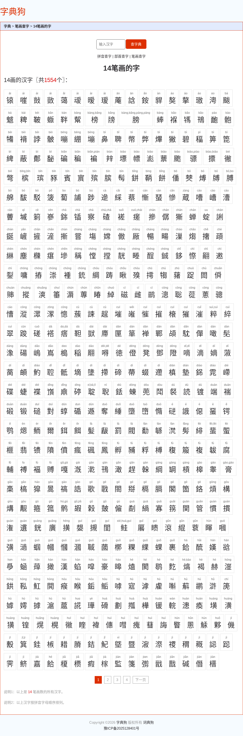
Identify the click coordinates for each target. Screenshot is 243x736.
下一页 (140, 680)
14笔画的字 (42, 26)
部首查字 (121, 56)
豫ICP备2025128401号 (121, 728)
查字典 (136, 44)
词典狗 (148, 722)
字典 (7, 26)
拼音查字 (104, 56)
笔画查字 (22, 26)
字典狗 (13, 12)
